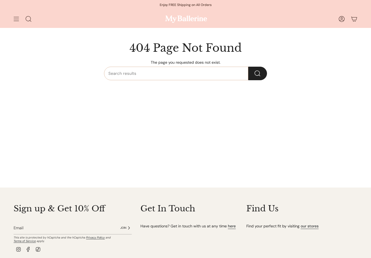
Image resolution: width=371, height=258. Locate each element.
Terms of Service (25, 241)
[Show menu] (16, 18)
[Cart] (354, 18)
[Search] (257, 73)
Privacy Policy (95, 237)
